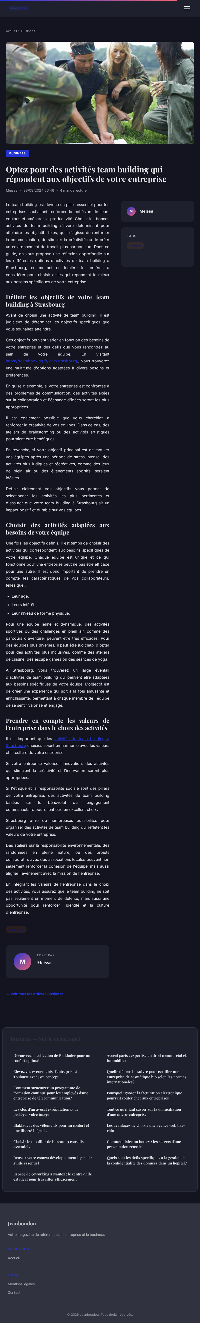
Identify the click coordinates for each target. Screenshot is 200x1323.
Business (28, 31)
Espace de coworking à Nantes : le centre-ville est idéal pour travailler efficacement (52, 1177)
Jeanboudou (22, 1223)
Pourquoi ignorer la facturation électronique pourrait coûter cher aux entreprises (144, 1095)
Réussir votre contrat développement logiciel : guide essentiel (52, 1160)
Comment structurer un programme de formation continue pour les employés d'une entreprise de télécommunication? (50, 1093)
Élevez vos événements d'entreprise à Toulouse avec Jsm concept (45, 1074)
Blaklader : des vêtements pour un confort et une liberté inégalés (51, 1128)
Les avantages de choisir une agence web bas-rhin (146, 1128)
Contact (14, 1292)
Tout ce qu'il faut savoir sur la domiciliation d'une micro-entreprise (144, 1112)
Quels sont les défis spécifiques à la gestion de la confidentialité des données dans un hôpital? (147, 1160)
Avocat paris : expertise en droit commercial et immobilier (146, 1058)
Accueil (11, 31)
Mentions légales (21, 1284)
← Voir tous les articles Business (34, 994)
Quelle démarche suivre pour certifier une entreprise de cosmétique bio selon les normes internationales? (146, 1076)
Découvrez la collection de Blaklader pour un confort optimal (51, 1058)
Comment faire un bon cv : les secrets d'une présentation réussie (144, 1144)
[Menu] (187, 8)
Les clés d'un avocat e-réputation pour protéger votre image (45, 1112)
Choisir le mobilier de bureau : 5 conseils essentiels (48, 1144)
